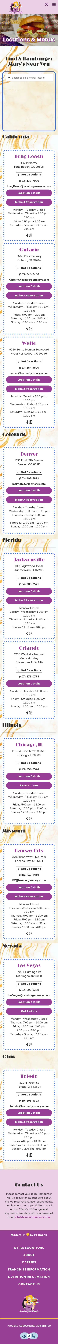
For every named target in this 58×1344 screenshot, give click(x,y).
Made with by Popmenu (23, 1234)
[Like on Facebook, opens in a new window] (27, 235)
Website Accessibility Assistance (29, 1326)
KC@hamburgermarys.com (29, 880)
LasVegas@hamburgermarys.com (29, 995)
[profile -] (46, 4)
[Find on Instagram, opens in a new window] (31, 235)
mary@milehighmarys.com (29, 484)
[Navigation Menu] (54, 4)
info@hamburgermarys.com (32, 1217)
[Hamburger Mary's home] (15, 7)
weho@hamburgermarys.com (29, 373)
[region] (29, 102)
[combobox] (30, 77)
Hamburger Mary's (29, 1304)
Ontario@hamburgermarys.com (29, 279)
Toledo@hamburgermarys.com (29, 1106)
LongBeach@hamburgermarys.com (29, 186)
